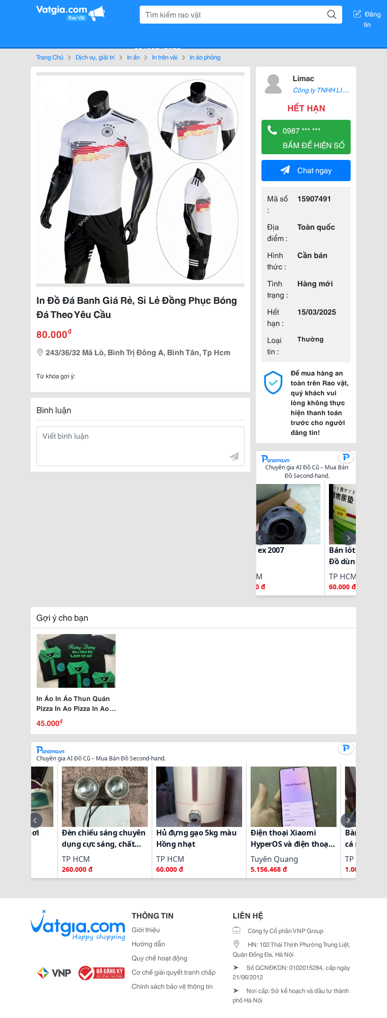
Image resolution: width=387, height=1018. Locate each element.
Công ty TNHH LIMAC (324, 89)
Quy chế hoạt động (159, 957)
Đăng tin (372, 15)
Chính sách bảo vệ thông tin (172, 986)
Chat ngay (314, 169)
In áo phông (205, 56)
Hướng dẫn (148, 943)
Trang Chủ (49, 56)
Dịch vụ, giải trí (95, 56)
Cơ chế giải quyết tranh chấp (174, 971)
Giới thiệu (146, 929)
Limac (303, 77)
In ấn (133, 56)
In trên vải (164, 56)
